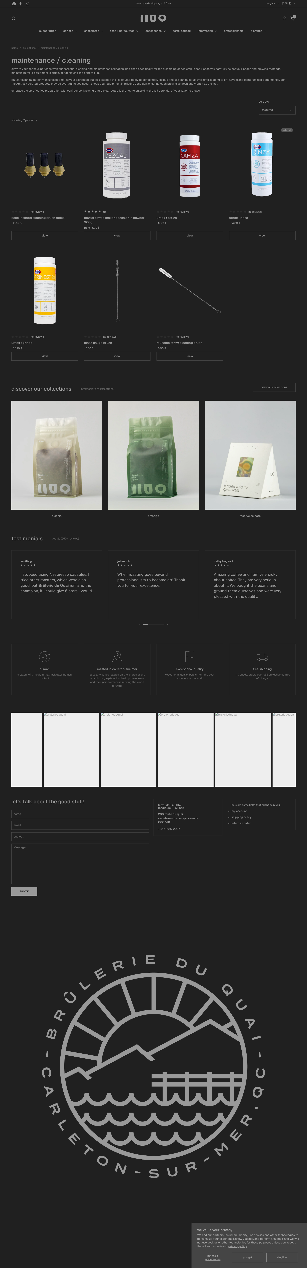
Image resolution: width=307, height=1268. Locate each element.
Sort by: (264, 101)
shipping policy (241, 817)
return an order (241, 823)
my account (239, 811)
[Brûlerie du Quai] (153, 18)
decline (282, 1257)
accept (247, 1257)
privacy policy (237, 1246)
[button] (13, 18)
